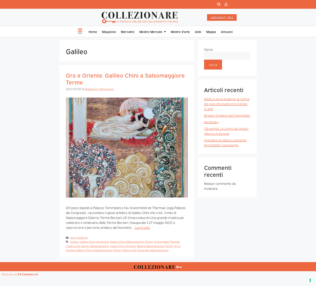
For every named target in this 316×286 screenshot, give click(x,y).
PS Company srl (28, 274)
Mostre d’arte (180, 31)
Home (93, 31)
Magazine (109, 31)
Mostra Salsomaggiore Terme (155, 246)
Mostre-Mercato (150, 31)
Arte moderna (79, 237)
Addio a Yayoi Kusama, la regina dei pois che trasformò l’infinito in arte (226, 104)
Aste (198, 31)
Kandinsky (211, 122)
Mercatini (127, 31)
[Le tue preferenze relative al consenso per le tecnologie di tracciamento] (310, 280)
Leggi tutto (142, 227)
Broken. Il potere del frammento (227, 115)
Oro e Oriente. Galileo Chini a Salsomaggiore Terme (125, 78)
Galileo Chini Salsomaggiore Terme (131, 241)
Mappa (211, 31)
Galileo (74, 241)
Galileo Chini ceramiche (94, 241)
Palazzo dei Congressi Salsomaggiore (145, 250)
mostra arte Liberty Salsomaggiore (87, 246)
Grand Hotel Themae (166, 241)
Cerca (208, 49)
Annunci (227, 31)
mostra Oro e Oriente (123, 246)
